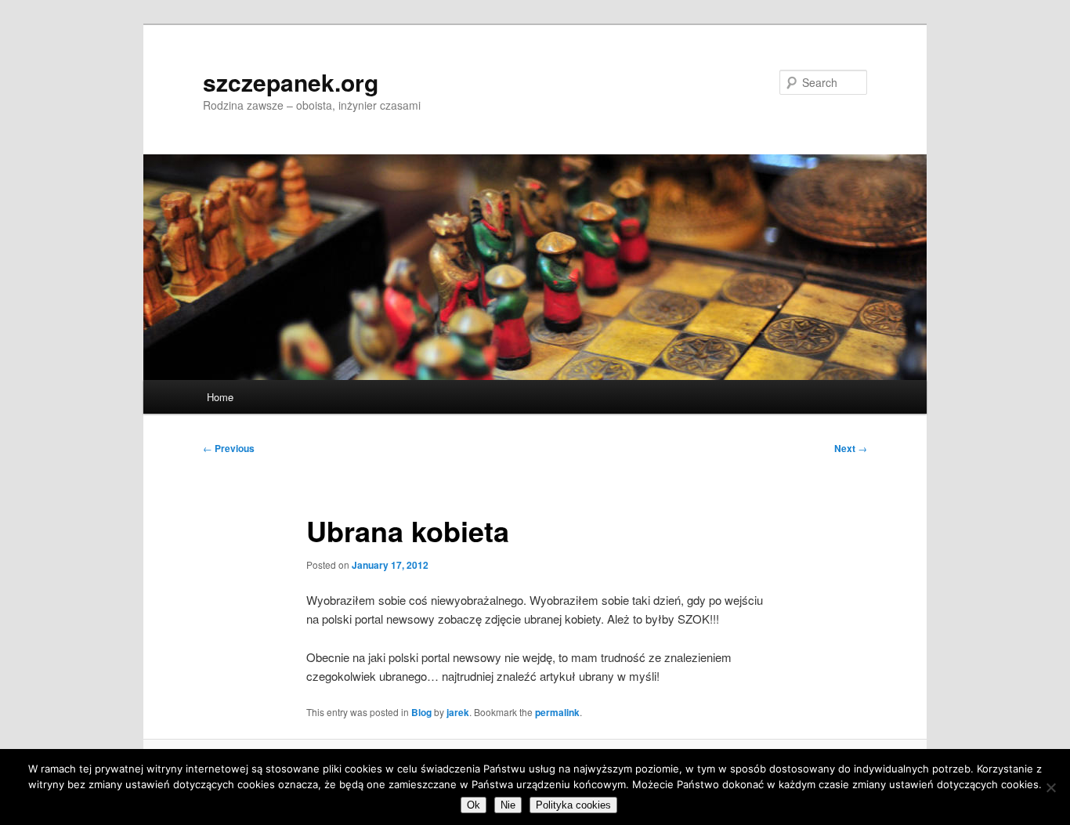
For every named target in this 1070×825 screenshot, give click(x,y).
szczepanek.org (290, 82)
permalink (557, 712)
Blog (421, 712)
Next (850, 448)
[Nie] (1050, 787)
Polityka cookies (573, 805)
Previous (229, 448)
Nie (508, 805)
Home (220, 396)
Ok (473, 805)
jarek (457, 712)
